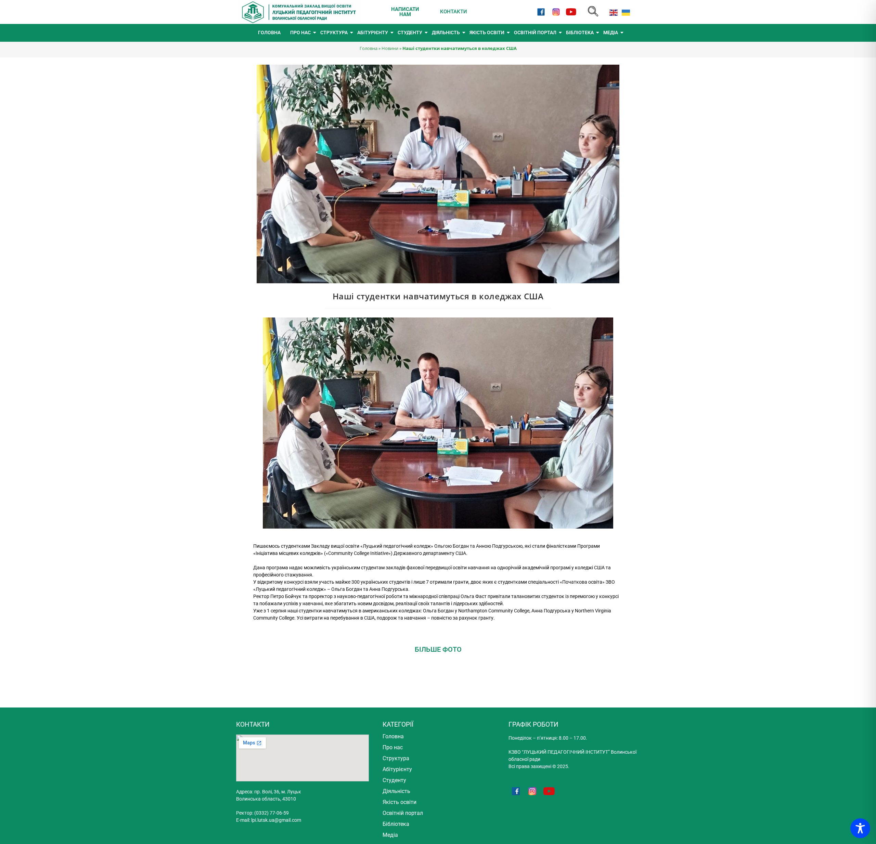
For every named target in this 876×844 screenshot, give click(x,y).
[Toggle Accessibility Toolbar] (860, 828)
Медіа (390, 835)
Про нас (393, 747)
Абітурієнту (397, 769)
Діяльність (396, 791)
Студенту (394, 780)
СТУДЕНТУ (410, 32)
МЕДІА (610, 32)
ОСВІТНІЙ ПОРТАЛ (535, 32)
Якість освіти (399, 802)
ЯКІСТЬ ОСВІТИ (486, 32)
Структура (396, 758)
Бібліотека (396, 824)
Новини (390, 48)
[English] (612, 12)
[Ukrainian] (624, 12)
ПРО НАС (300, 32)
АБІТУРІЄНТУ (372, 32)
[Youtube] (571, 11)
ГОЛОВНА (269, 32)
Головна (368, 48)
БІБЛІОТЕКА (580, 32)
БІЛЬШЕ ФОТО (438, 649)
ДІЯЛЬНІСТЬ (446, 32)
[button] (593, 12)
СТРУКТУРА (334, 32)
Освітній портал (403, 813)
